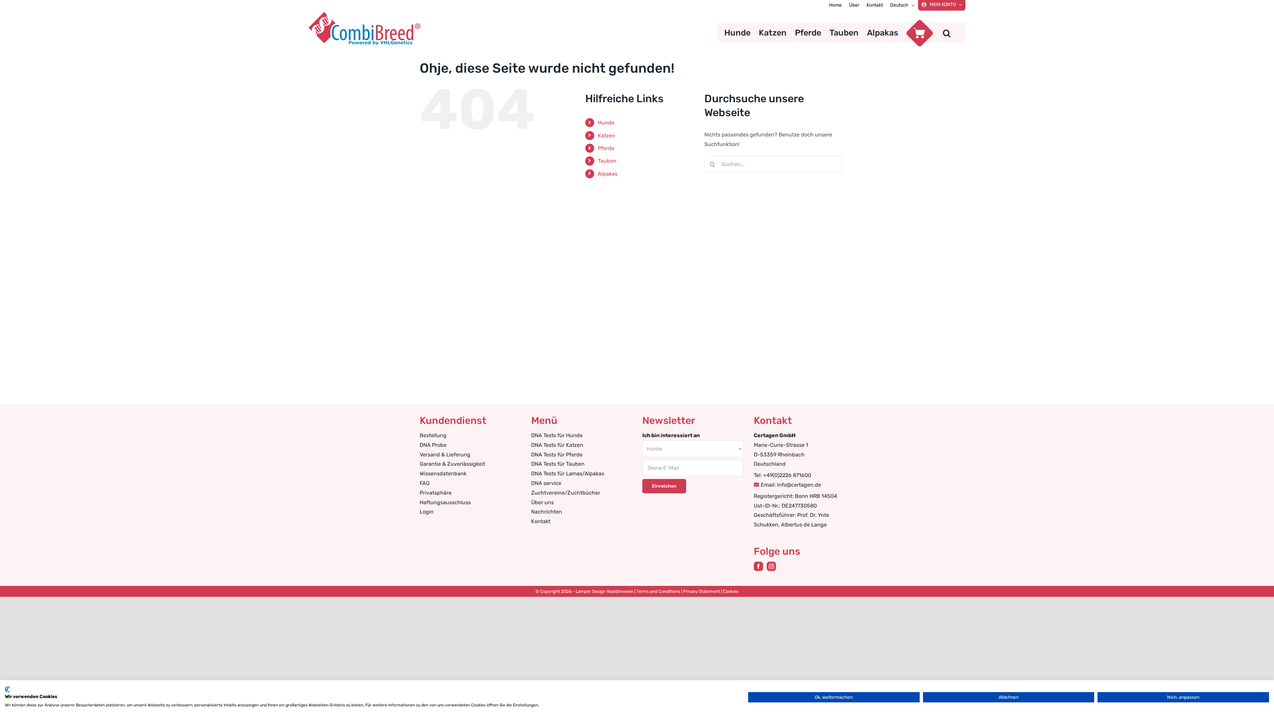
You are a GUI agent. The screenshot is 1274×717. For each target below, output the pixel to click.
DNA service (546, 483)
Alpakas (607, 174)
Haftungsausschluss (445, 502)
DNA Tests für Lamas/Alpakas (567, 473)
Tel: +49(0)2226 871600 (782, 475)
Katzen (606, 135)
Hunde (606, 123)
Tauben (607, 161)
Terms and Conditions (658, 591)
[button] (947, 32)
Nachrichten (546, 512)
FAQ (425, 483)
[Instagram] (771, 566)
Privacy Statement (701, 591)
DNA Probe (433, 445)
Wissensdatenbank (443, 473)
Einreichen (664, 486)
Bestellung (433, 435)
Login (427, 512)
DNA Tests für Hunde (557, 435)
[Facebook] (758, 566)
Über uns (542, 502)
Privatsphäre (436, 493)
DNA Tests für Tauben (558, 464)
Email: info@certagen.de (791, 485)
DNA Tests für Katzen (557, 445)
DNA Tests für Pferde (557, 454)
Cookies (731, 591)
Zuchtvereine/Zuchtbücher (565, 493)
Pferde (606, 148)
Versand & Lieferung (445, 454)
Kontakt (540, 521)
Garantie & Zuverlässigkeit (452, 464)
